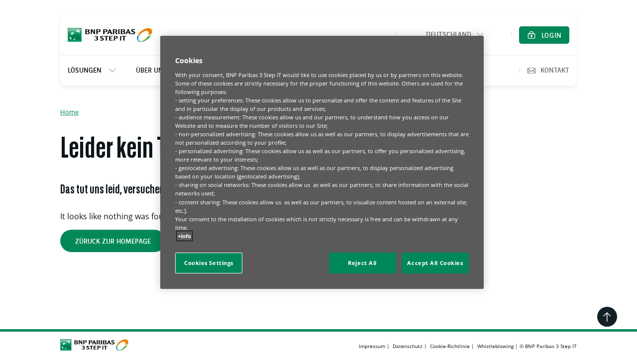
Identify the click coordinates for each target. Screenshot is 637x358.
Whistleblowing (495, 346)
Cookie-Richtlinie (450, 346)
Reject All (362, 263)
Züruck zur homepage (113, 241)
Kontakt (554, 70)
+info (184, 236)
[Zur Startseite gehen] (110, 35)
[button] (454, 35)
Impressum (372, 346)
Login (551, 35)
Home (69, 111)
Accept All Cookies (435, 263)
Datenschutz (408, 346)
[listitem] (97, 71)
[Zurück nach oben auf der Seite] (607, 317)
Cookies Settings (208, 263)
